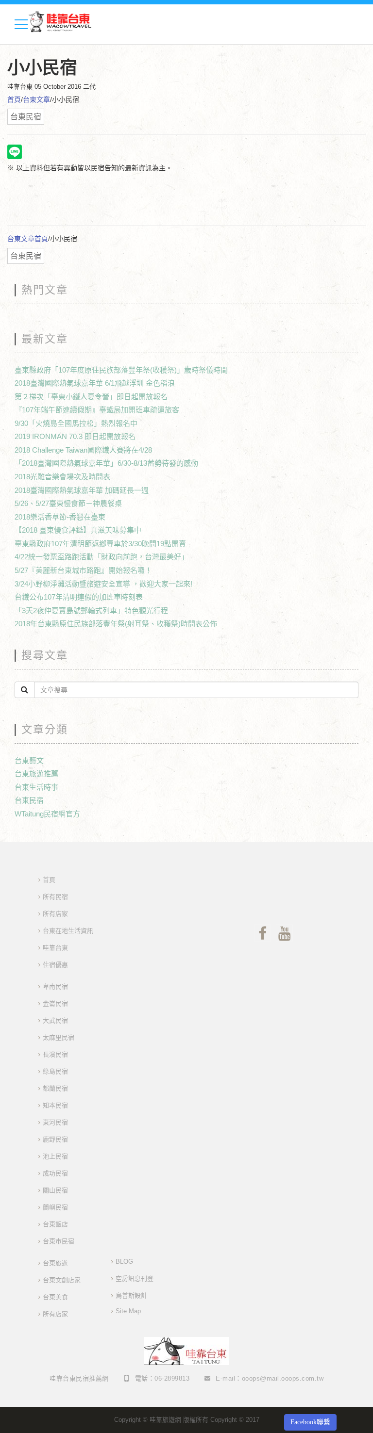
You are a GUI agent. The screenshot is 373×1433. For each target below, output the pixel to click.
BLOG (124, 1261)
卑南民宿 (55, 986)
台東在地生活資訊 (68, 930)
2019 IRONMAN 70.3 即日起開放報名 (75, 436)
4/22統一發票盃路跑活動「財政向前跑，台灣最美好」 (101, 557)
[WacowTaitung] (60, 21)
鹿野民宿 (55, 1139)
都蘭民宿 (55, 1088)
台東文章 (36, 99)
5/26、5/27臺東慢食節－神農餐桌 (68, 503)
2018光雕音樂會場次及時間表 (62, 476)
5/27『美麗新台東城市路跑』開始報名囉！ (83, 570)
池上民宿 (55, 1156)
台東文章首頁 (27, 239)
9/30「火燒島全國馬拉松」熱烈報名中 (76, 423)
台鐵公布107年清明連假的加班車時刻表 (79, 597)
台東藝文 (29, 760)
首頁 (14, 99)
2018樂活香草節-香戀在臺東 (60, 517)
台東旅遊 (55, 1263)
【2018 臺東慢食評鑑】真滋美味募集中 (78, 530)
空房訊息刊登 (134, 1278)
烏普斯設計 (131, 1295)
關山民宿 (55, 1190)
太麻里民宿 (58, 1037)
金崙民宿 (55, 1003)
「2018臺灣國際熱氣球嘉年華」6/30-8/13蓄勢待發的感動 (106, 463)
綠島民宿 (55, 1071)
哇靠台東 (55, 947)
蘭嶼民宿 (55, 1207)
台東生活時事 (36, 787)
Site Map (128, 1311)
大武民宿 (55, 1020)
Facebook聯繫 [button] (310, 1422)
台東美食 (55, 1297)
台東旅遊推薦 (36, 773)
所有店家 (55, 913)
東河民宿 (55, 1122)
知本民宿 (55, 1105)
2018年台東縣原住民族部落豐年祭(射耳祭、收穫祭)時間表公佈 (116, 623)
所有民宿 (55, 896)
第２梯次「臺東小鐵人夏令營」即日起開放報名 (91, 396)
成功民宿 (55, 1173)
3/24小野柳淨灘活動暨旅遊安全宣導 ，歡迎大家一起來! (103, 584)
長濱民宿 (55, 1054)
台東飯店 (55, 1224)
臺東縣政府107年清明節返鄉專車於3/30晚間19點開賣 (100, 543)
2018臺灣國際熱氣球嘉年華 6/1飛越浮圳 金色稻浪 (95, 383)
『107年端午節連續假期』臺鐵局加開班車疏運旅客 (97, 410)
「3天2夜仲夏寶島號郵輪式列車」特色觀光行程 (91, 610)
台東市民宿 (58, 1241)
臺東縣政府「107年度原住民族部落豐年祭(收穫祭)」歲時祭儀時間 (121, 370)
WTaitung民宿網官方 (47, 814)
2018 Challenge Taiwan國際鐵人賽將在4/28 (83, 450)
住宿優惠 (55, 964)
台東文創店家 (62, 1280)
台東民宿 (29, 800)
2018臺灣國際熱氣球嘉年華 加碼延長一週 (82, 490)
